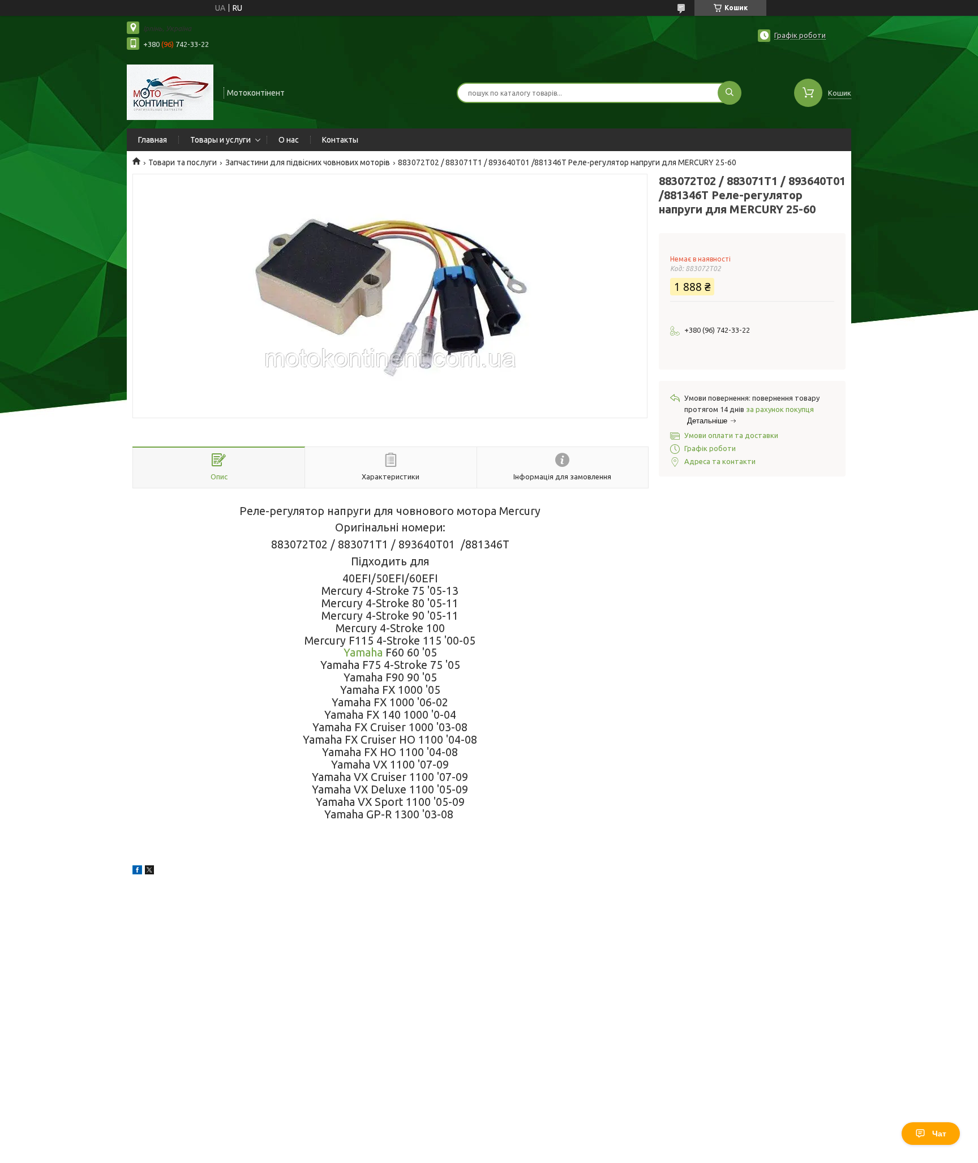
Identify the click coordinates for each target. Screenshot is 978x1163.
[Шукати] (729, 93)
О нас (288, 140)
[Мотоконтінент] (170, 91)
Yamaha (363, 652)
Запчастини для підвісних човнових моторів (307, 162)
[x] (149, 871)
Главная (152, 140)
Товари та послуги (182, 162)
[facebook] (137, 871)
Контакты (340, 140)
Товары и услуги (220, 140)
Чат (939, 1133)
